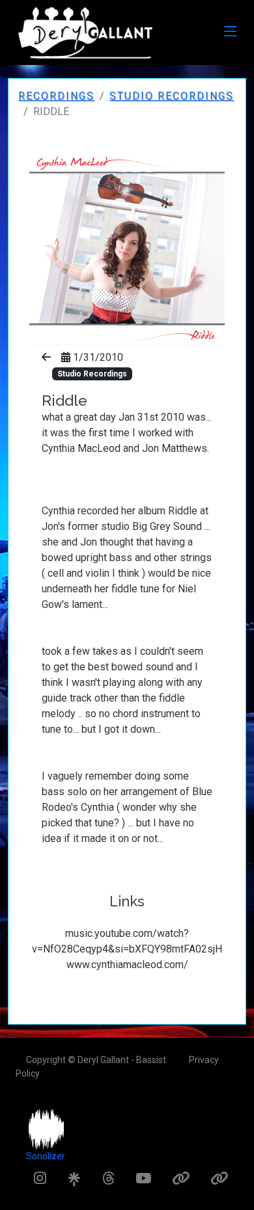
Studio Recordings (171, 96)
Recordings (56, 96)
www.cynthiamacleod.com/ (127, 964)
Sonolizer (45, 1156)
